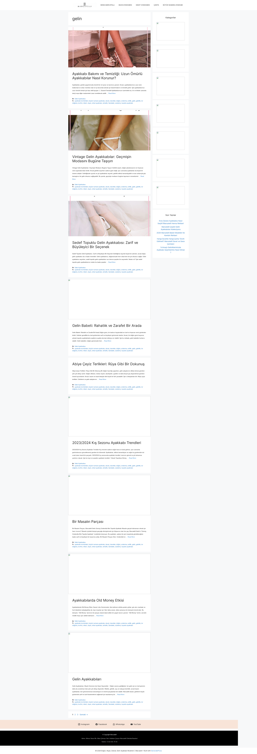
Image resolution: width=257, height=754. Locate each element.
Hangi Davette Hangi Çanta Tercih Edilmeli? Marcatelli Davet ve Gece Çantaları (171, 241)
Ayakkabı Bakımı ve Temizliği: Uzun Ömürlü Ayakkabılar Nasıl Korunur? (107, 76)
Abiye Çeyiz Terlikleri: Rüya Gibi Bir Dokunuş (108, 364)
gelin (133, 101)
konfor (80, 103)
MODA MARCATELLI (107, 5)
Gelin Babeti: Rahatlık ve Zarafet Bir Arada (107, 325)
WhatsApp (120, 724)
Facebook (102, 724)
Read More (112, 93)
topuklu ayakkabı (127, 103)
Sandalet (111, 103)
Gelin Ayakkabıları (86, 679)
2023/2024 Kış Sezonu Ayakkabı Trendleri (106, 443)
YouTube (137, 724)
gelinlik (138, 101)
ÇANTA (156, 5)
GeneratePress (156, 751)
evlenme (124, 101)
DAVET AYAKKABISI (143, 5)
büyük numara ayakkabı (97, 101)
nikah (85, 103)
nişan (89, 103)
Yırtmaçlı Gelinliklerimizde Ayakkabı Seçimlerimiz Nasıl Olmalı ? (171, 250)
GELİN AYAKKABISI (125, 5)
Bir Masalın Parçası (87, 521)
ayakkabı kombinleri (81, 101)
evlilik (129, 101)
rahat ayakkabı (97, 103)
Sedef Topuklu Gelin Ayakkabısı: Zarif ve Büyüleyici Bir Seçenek (105, 244)
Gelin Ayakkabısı (80, 99)
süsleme (118, 103)
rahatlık (105, 103)
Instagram (85, 724)
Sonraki (84, 715)
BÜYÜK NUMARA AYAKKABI (173, 5)
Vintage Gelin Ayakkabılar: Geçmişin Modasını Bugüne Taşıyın (101, 159)
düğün (118, 101)
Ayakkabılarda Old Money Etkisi (98, 600)
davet (107, 101)
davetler (112, 101)
